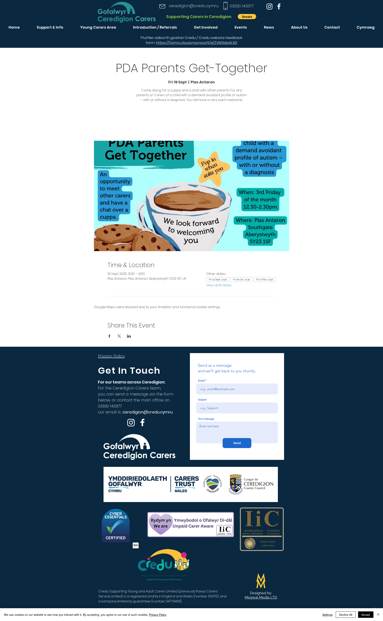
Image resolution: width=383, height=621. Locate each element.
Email (201, 380)
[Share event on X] (119, 336)
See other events (191, 122)
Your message (206, 418)
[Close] (378, 614)
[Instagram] (269, 6)
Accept (365, 615)
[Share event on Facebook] (109, 336)
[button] (247, 16)
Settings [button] (327, 615)
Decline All (345, 615)
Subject (202, 399)
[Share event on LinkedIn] (129, 336)
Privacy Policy (157, 615)
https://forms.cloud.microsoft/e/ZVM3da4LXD (196, 42)
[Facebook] (279, 6)
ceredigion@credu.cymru (194, 6)
